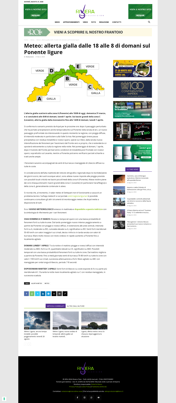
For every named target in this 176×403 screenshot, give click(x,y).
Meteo (47, 283)
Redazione (104, 22)
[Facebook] (26, 293)
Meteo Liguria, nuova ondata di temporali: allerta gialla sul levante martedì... (65, 334)
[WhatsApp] (32, 293)
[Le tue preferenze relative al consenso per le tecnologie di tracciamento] (4, 399)
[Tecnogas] (132, 153)
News (57, 22)
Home (26, 40)
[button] (149, 22)
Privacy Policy (74, 387)
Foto (93, 22)
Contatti (116, 22)
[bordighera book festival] (132, 68)
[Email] (54, 293)
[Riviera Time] (88, 11)
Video (85, 22)
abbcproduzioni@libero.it (114, 391)
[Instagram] (84, 397)
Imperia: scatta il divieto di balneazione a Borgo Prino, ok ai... (139, 188)
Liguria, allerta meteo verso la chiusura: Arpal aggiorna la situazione (92, 334)
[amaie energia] (132, 109)
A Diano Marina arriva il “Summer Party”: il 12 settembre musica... (139, 211)
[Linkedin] (43, 293)
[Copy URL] (65, 293)
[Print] (59, 293)
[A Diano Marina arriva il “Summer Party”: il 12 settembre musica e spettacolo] (119, 213)
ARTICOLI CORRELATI (55, 306)
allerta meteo (36, 283)
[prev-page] (25, 344)
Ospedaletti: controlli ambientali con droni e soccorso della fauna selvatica (139, 201)
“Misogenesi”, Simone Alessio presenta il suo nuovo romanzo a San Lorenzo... (139, 224)
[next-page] (29, 344)
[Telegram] (48, 293)
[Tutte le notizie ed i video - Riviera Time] (88, 368)
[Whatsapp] (91, 397)
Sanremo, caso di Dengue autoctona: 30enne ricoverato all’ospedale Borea (137, 178)
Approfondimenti (71, 22)
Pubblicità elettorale (99, 387)
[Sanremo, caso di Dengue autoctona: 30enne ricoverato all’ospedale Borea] (119, 179)
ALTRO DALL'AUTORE (75, 306)
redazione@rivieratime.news (71, 391)
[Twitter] (37, 293)
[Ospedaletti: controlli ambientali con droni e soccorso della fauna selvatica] (119, 202)
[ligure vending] (132, 131)
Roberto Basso (96, 384)
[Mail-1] (98, 397)
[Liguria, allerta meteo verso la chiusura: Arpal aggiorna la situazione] (94, 320)
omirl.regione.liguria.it (78, 196)
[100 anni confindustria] (132, 89)
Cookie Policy (86, 387)
